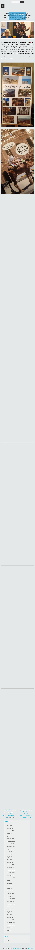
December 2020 (11, 922)
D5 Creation (18, 948)
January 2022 (10, 896)
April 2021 (9, 914)
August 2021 (10, 906)
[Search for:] (15, 2)
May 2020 (9, 930)
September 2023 (11, 846)
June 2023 (9, 854)
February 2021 (10, 919)
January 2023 (10, 867)
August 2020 (10, 927)
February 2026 (10, 830)
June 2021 (9, 909)
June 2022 (9, 885)
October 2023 (10, 843)
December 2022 (11, 870)
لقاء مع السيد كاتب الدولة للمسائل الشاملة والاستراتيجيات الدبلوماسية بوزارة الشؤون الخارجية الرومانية (26, 813)
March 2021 (10, 917)
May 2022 (9, 888)
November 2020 (11, 925)
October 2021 (10, 901)
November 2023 (11, 841)
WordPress (30, 948)
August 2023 (10, 849)
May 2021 (9, 912)
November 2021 (11, 898)
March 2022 (10, 891)
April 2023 (9, 859)
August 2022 (10, 880)
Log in (8, 940)
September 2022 (11, 878)
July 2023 (9, 851)
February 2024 (10, 838)
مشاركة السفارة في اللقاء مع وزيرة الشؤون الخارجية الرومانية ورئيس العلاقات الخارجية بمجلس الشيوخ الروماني (9, 813)
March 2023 (10, 862)
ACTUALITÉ (22, 18)
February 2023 (10, 864)
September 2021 (11, 904)
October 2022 (10, 875)
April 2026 (9, 825)
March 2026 (10, 828)
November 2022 (11, 872)
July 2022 (9, 883)
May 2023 (9, 857)
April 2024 (9, 836)
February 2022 (10, 893)
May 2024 (9, 833)
